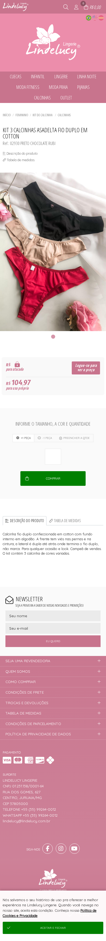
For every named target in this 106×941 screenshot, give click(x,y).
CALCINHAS (64, 114)
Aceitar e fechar (53, 928)
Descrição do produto (27, 520)
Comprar (53, 478)
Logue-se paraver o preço (86, 368)
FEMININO (21, 114)
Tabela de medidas (67, 520)
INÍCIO (7, 114)
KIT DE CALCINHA (43, 114)
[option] (53, 252)
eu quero (53, 641)
